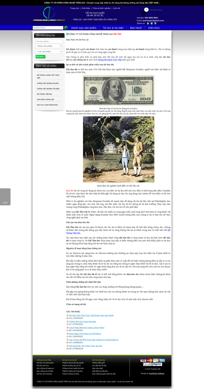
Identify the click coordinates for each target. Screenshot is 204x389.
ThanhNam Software (156, 373)
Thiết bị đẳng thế (98, 363)
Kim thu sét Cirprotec (44, 374)
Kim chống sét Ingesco (45, 368)
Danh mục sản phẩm (83, 27)
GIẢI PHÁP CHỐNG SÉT (45, 99)
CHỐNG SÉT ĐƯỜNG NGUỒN (48, 83)
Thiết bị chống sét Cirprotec (72, 371)
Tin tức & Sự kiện (113, 27)
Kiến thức (154, 27)
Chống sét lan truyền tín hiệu (73, 368)
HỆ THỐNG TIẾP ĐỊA (44, 94)
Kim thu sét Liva (43, 366)
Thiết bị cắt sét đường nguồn (73, 363)
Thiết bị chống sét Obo (70, 374)
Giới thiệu (86, 8)
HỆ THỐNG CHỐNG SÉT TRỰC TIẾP (48, 76)
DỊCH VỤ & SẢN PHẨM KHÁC (47, 105)
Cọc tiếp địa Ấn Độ (99, 366)
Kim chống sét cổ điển (45, 371)
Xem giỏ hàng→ (156, 10)
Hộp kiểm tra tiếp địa (100, 371)
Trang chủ (74, 8)
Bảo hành (136, 27)
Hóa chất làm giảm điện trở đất (103, 374)
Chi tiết (5, 202)
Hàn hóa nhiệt (97, 368)
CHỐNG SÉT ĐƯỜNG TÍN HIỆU (48, 89)
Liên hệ (116, 8)
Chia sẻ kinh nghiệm (102, 8)
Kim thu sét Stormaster (45, 363)
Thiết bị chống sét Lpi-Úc (71, 366)
